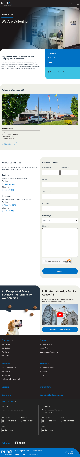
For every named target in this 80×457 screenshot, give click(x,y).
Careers (50, 62)
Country (45, 204)
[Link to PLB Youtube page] (24, 443)
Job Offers (44, 348)
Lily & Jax (43, 375)
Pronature (43, 371)
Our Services (6, 371)
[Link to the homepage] (6, 4)
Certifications (6, 375)
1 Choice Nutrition (47, 368)
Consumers (52, 53)
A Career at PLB (46, 344)
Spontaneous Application (49, 352)
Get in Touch (7, 401)
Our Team (5, 356)
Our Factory (5, 348)
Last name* (64, 168)
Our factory (7, 395)
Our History (5, 352)
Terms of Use (20, 454)
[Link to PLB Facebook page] (16, 443)
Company (6, 340)
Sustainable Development (10, 379)
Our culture (45, 387)
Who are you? (47, 216)
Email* (44, 180)
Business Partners (54, 58)
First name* (46, 168)
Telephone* (46, 192)
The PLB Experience (8, 368)
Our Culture (5, 344)
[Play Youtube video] (60, 314)
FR (71, 3)
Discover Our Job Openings (60, 329)
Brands (43, 363)
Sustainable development (52, 395)
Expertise (5, 363)
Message (45, 226)
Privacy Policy (33, 454)
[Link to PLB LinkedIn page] (20, 443)
